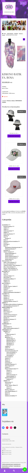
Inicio (5, 33)
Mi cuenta (4, 470)
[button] (24, 39)
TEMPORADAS (10, 33)
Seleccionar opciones (14, 136)
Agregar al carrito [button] (14, 168)
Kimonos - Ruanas (11, 100)
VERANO (16, 33)
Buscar (14, 470)
